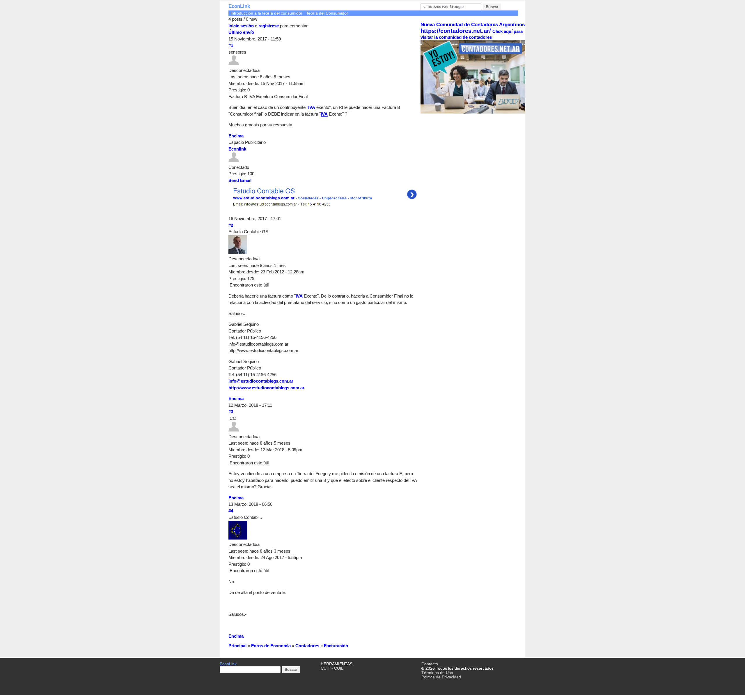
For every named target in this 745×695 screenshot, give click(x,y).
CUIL (338, 668)
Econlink (237, 148)
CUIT (325, 668)
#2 (230, 225)
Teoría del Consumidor (327, 13)
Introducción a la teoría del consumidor (266, 13)
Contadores (307, 645)
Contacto (429, 664)
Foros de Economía (271, 645)
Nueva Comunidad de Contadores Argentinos (473, 24)
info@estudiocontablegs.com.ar (260, 381)
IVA (311, 107)
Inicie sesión (241, 25)
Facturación (336, 645)
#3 (230, 411)
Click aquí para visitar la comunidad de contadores (472, 34)
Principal (237, 645)
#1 (230, 45)
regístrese (268, 25)
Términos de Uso (437, 673)
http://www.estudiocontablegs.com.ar (266, 387)
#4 (230, 510)
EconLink (239, 6)
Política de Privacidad (441, 677)
